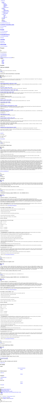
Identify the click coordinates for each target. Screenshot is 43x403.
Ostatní (11, 57)
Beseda (7, 57)
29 (0, 56)
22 (0, 55)
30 (1, 56)
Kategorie (2, 58)
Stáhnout (21, 369)
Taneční (1, 190)
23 (1, 55)
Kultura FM (3, 0)
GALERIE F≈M (4, 21)
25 (3, 55)
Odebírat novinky (2, 362)
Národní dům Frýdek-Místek (6, 397)
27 (5, 55)
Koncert (3, 57)
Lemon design (11, 398)
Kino (5, 57)
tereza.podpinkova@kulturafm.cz (12, 205)
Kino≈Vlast (3, 20)
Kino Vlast (2, 180)
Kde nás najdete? (2, 138)
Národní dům (3, 195)
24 (2, 55)
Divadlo (1, 57)
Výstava (9, 57)
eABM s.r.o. (5, 398)
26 (4, 55)
